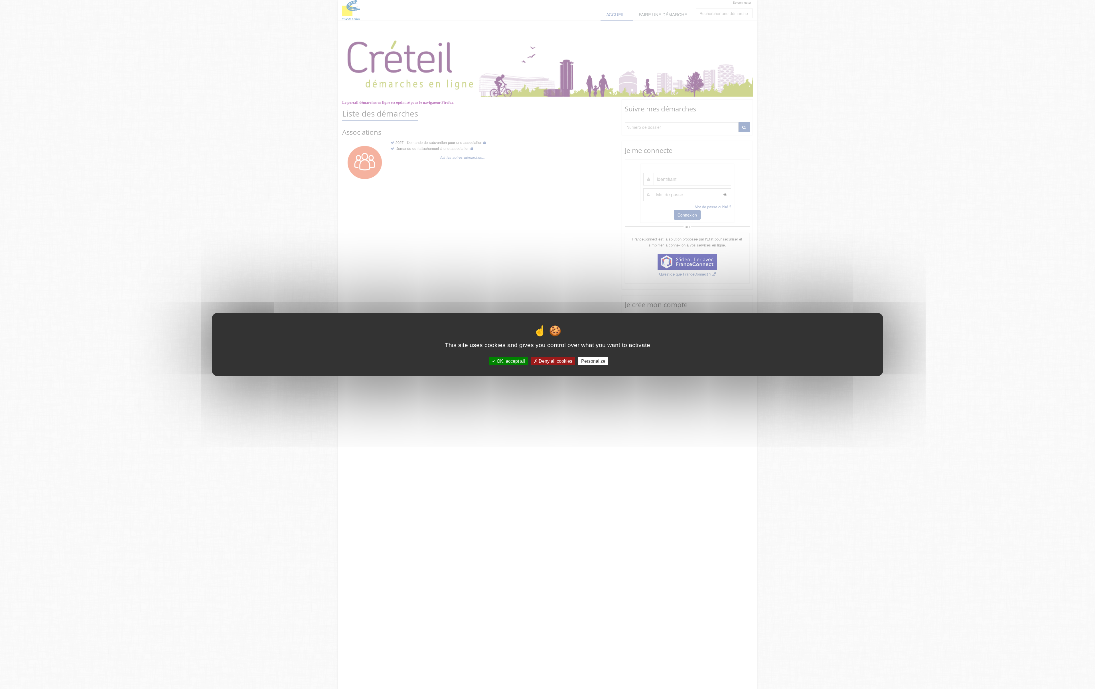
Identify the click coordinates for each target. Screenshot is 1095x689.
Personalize (593, 361)
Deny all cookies (555, 361)
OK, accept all (510, 361)
